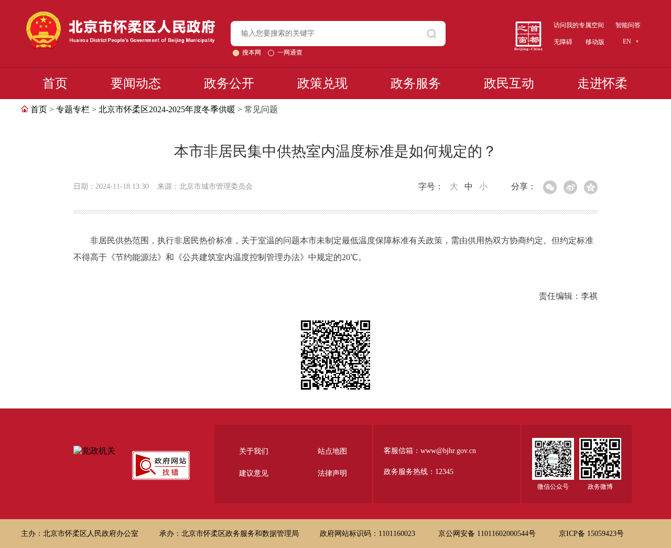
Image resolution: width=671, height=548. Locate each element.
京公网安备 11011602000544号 (488, 534)
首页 (55, 83)
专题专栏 (73, 109)
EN (627, 41)
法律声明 (332, 473)
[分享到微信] (550, 187)
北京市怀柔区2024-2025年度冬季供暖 (167, 109)
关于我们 (253, 451)
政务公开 (229, 83)
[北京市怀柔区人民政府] (120, 16)
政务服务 (416, 83)
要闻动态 (136, 83)
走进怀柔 (602, 83)
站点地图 (332, 451)
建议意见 (253, 473)
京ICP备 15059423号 (591, 534)
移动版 (595, 42)
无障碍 (563, 42)
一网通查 (289, 52)
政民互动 (509, 83)
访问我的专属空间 (579, 25)
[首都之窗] (528, 25)
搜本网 (252, 52)
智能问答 (628, 25)
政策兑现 (322, 83)
